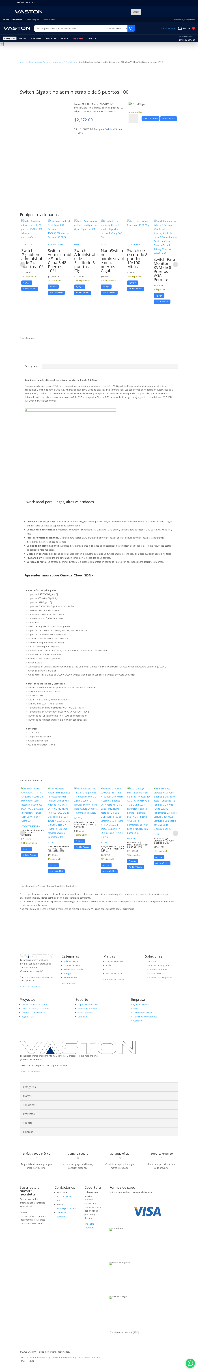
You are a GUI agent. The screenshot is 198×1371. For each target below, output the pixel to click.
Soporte (92, 38)
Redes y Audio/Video (74, 969)
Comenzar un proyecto (33, 1012)
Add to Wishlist (168, 118)
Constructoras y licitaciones (36, 1008)
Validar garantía (85, 1012)
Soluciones (36, 38)
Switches (70, 62)
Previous (22, 264)
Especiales (78, 38)
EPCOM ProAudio (114, 973)
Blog (135, 1008)
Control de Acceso (73, 965)
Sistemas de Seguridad (158, 965)
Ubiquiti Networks (114, 961)
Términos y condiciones (145, 1016)
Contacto (82, 1016)
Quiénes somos (141, 1004)
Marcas (22, 38)
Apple (108, 965)
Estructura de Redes (157, 969)
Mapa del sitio (93, 1357)
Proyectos (51, 38)
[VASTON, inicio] (16, 28)
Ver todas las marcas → (115, 979)
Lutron (108, 969)
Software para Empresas (159, 977)
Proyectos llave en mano (34, 1004)
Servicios (151, 961)
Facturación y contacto (74, 1357)
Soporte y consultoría (88, 1004)
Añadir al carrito (150, 118)
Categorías (9, 38)
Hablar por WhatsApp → (32, 986)
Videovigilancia (71, 961)
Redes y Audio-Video (38, 62)
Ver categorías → (70, 983)
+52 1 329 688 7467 (186, 38)
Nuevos (64, 38)
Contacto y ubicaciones (184, 19)
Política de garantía (87, 1008)
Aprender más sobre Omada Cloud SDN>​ (59, 575)
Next (175, 264)
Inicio (22, 62)
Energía (67, 973)
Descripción (31, 366)
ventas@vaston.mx (66, 1208)
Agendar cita (28, 1016)
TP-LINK (78, 132)
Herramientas (70, 977)
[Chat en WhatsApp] (190, 1363)
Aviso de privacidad (143, 1012)
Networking (57, 62)
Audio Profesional (156, 973)
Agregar (26, 282)
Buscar (131, 28)
